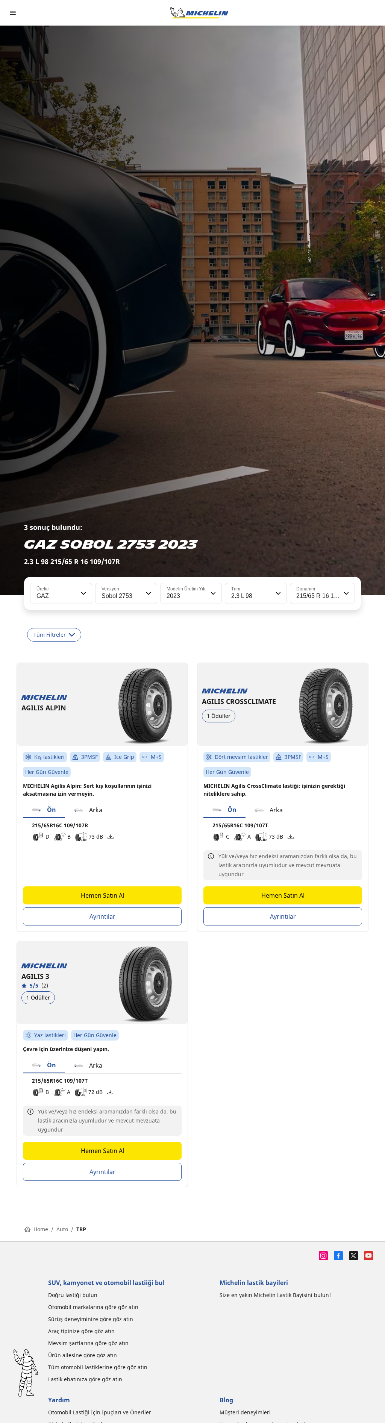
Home (40, 1229)
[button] (83, 593)
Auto (62, 1229)
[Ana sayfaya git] (199, 13)
